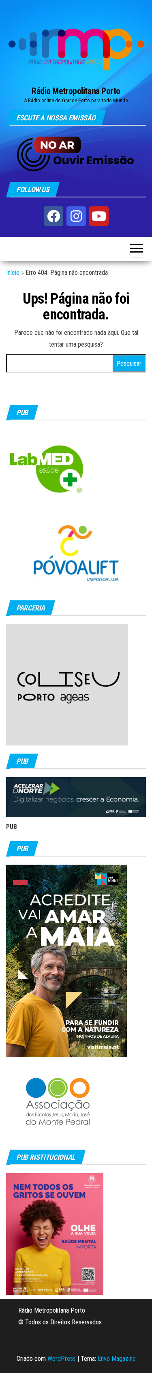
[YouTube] (99, 216)
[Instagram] (76, 216)
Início (12, 272)
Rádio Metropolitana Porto (76, 91)
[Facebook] (53, 216)
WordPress (61, 1358)
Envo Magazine (117, 1358)
